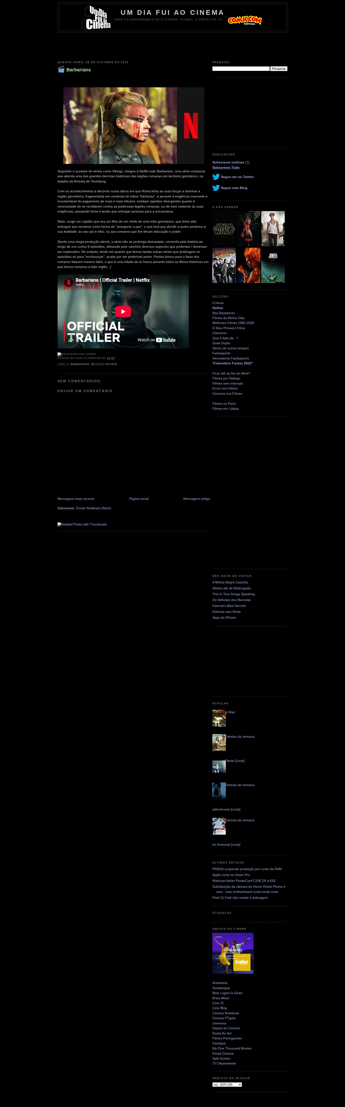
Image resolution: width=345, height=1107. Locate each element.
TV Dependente (224, 1063)
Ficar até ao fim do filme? (231, 373)
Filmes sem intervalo (227, 383)
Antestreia (219, 983)
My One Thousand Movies (232, 1048)
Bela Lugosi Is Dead (227, 993)
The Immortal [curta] (225, 844)
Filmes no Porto (224, 403)
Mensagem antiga (196, 499)
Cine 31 (218, 1003)
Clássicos (219, 333)
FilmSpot (219, 1043)
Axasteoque (221, 988)
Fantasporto (221, 353)
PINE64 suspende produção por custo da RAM (247, 869)
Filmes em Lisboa (225, 408)
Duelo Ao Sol (221, 1033)
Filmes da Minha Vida (228, 318)
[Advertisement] (172, 45)
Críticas (218, 303)
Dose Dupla (221, 343)
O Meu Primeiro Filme (228, 328)
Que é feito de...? (225, 338)
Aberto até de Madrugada (231, 588)
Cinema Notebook (225, 1013)
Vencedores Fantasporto (230, 358)
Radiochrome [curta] (225, 809)
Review (111, 364)
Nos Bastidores (223, 313)
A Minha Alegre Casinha (230, 582)
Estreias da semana (239, 736)
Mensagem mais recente (76, 499)
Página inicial (139, 499)
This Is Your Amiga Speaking (233, 594)
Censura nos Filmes (227, 393)
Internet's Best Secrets (229, 606)
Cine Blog (219, 1008)
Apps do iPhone (224, 617)
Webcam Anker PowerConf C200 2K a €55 (244, 881)
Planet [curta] (235, 761)
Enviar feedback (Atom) (93, 508)
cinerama (219, 1023)
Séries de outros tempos (230, 348)
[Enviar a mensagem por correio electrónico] (116, 358)
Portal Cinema (223, 1053)
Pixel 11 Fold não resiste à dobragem (240, 897)
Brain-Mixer (221, 998)
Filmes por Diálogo (226, 378)
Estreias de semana (239, 785)
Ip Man (230, 712)
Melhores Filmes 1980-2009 (233, 323)
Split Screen (221, 1058)
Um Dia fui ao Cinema (173, 12)
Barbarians (78, 69)
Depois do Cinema (226, 1028)
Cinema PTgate (224, 1018)
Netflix (97, 364)
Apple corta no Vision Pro (231, 875)
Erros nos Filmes (225, 388)
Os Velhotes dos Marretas (231, 600)
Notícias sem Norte (226, 611)
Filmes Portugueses (227, 1038)
